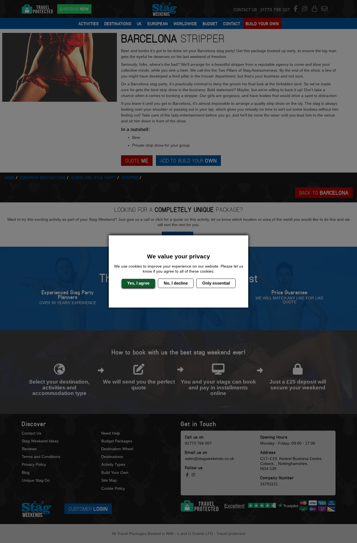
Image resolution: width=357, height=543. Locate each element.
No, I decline (176, 283)
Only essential (216, 283)
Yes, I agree (138, 283)
